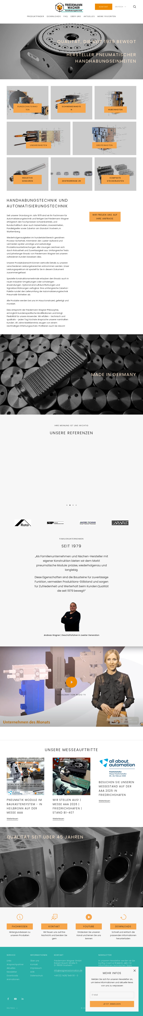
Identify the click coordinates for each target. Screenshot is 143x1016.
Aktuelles (89, 16)
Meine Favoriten (106, 16)
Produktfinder (35, 16)
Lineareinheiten (38, 145)
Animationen (13, 979)
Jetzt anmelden (112, 1004)
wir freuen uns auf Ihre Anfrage (104, 216)
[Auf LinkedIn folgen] (22, 998)
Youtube (88, 926)
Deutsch (119, 7)
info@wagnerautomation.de (68, 970)
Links (9, 960)
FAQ (66, 16)
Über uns (76, 16)
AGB (32, 971)
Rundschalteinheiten (27, 108)
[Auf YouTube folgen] (15, 998)
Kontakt (103, 6)
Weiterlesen (12, 818)
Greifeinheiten (104, 145)
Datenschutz (36, 975)
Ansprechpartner (15, 964)
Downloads (54, 16)
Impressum (36, 968)
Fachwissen (20, 926)
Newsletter (12, 971)
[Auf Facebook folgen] (8, 998)
